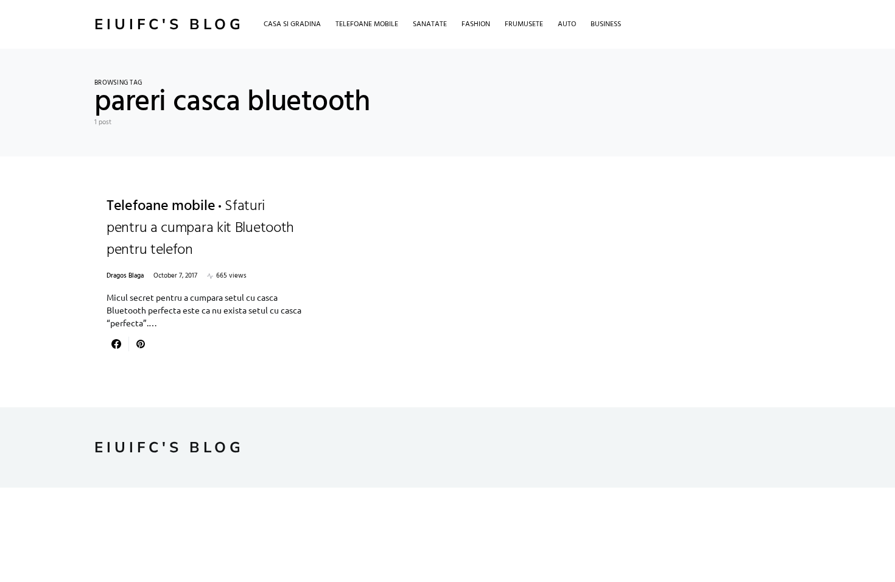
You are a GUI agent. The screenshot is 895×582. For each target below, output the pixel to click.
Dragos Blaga (125, 276)
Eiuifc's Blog (169, 24)
